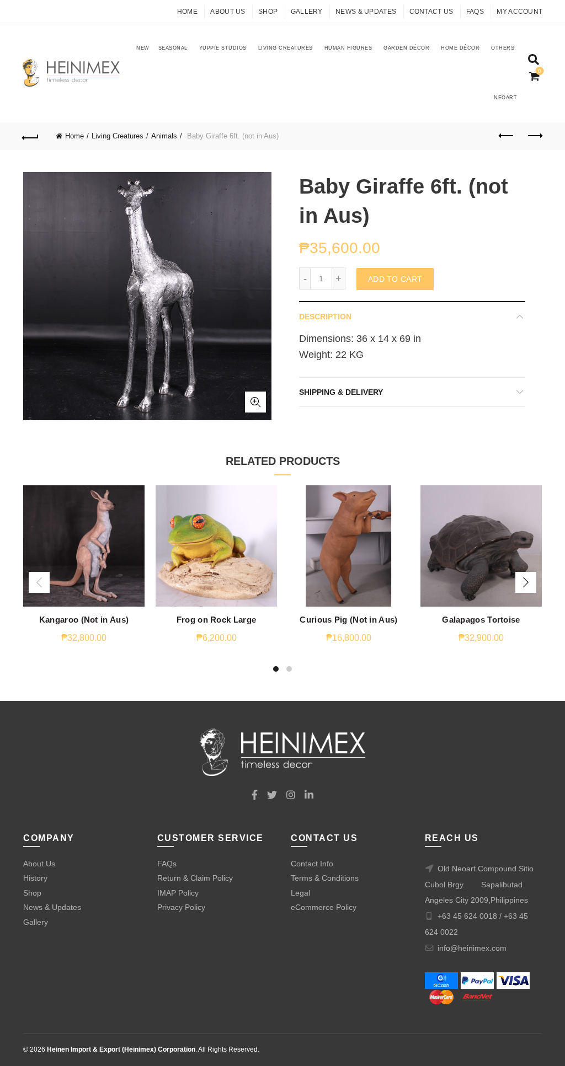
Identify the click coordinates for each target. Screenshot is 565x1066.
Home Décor (460, 48)
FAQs (475, 11)
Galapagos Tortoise (481, 619)
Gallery (307, 11)
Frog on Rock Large (216, 619)
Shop (268, 11)
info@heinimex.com (472, 948)
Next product (534, 136)
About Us (227, 11)
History (35, 878)
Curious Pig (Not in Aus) (348, 619)
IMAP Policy (178, 892)
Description (325, 316)
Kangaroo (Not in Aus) (84, 619)
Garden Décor (406, 48)
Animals (164, 136)
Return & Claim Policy (195, 878)
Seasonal (173, 48)
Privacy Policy (181, 907)
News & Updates (365, 11)
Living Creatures (285, 48)
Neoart (505, 97)
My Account (519, 11)
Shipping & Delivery (341, 392)
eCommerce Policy (323, 907)
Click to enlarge (255, 402)
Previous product (506, 136)
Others (502, 48)
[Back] (31, 136)
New (143, 48)
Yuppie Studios (223, 48)
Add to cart (395, 279)
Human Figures (348, 48)
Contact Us (431, 11)
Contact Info (312, 863)
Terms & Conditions (325, 878)
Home (187, 11)
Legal (300, 892)
